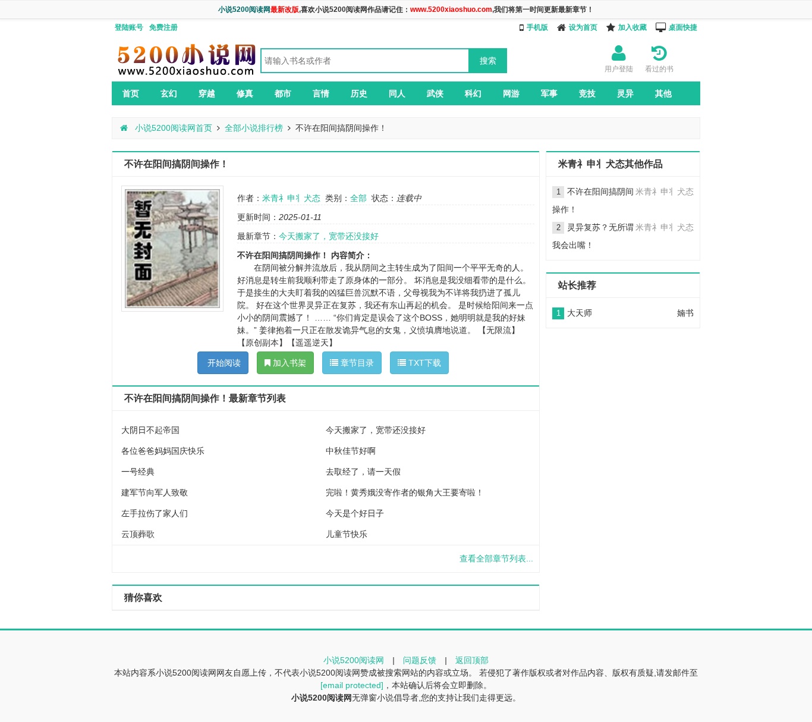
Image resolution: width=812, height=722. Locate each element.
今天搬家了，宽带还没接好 (329, 236)
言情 (321, 93)
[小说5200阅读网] (186, 75)
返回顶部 (472, 660)
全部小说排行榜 (254, 128)
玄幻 (168, 93)
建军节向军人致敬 (154, 492)
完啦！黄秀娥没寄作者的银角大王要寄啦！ (405, 492)
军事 (549, 93)
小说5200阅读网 (353, 660)
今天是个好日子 (355, 513)
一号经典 (138, 471)
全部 (358, 198)
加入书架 (288, 363)
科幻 (473, 93)
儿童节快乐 (346, 534)
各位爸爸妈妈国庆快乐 (162, 451)
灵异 (625, 93)
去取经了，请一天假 (363, 471)
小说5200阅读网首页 (172, 128)
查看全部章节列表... (496, 558)
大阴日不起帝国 (150, 430)
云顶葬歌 (138, 534)
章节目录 (356, 363)
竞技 (587, 93)
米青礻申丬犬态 (291, 198)
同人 (397, 93)
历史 (359, 93)
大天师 (579, 313)
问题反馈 (419, 660)
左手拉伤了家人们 (154, 513)
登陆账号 (129, 27)
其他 (663, 93)
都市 (283, 93)
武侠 (435, 93)
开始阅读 (223, 363)
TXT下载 (423, 363)
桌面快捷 (683, 27)
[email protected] (351, 685)
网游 (511, 93)
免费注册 (163, 27)
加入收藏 (632, 27)
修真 (245, 93)
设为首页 (583, 27)
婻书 (685, 313)
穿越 (207, 93)
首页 (130, 93)
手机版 (537, 27)
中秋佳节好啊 (351, 451)
